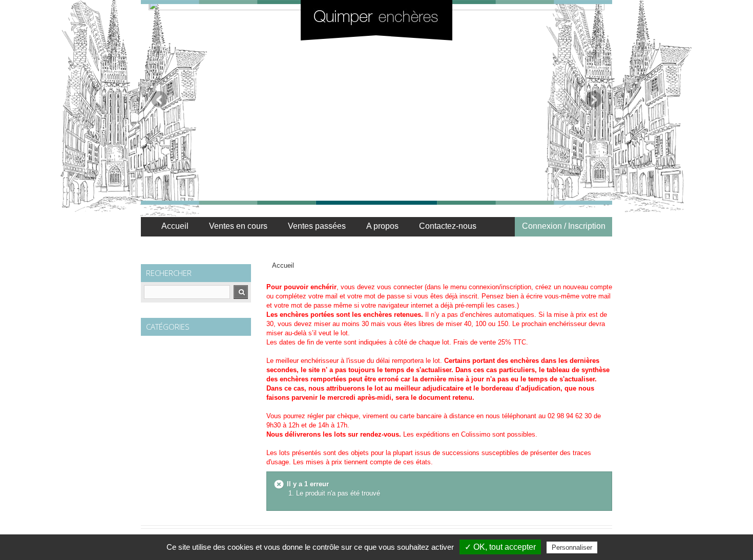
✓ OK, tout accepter (500, 547)
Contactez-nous (447, 226)
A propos (382, 226)
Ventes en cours (238, 226)
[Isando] (376, 20)
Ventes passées (317, 226)
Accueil (175, 226)
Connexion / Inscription (563, 226)
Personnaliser (572, 547)
